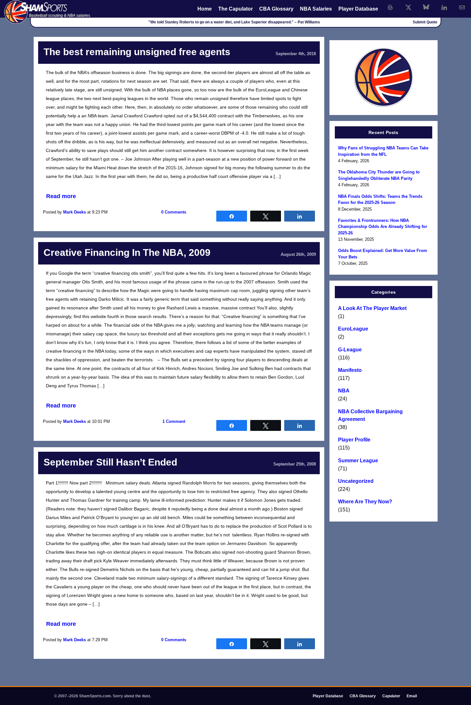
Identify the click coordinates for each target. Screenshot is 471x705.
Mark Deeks (74, 212)
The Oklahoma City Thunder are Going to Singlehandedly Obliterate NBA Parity (379, 175)
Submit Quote (425, 22)
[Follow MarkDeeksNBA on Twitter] (408, 7)
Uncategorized (356, 481)
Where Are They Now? (365, 501)
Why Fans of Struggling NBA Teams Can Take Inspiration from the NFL (383, 151)
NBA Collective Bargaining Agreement (370, 415)
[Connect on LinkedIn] (444, 7)
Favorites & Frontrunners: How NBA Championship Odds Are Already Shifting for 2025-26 (382, 226)
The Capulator (235, 9)
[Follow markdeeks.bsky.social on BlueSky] (426, 7)
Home (204, 9)
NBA (344, 390)
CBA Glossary (276, 9)
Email (412, 696)
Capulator (391, 696)
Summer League (358, 460)
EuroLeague (353, 329)
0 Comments (173, 212)
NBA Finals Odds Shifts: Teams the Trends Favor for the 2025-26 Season (380, 199)
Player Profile (354, 439)
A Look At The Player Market (372, 308)
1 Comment (173, 421)
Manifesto (350, 370)
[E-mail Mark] (462, 7)
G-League (350, 349)
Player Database (358, 9)
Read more (61, 196)
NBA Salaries (316, 9)
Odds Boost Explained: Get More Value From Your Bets (382, 253)
